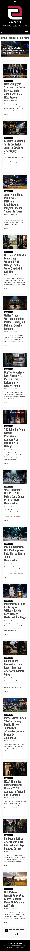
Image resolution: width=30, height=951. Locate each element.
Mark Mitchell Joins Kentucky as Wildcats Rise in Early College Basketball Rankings (15, 610)
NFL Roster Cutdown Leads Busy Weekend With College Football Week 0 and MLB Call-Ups (14, 50)
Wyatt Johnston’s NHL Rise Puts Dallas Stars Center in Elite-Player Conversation (14, 496)
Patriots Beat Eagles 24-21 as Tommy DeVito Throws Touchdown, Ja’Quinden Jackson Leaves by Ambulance (15, 728)
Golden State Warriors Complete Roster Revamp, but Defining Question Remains (14, 322)
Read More (6, 114)
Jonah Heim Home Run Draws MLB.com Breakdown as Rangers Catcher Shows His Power (13, 202)
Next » (15, 934)
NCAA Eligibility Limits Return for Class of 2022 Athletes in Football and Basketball (14, 788)
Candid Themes (20, 947)
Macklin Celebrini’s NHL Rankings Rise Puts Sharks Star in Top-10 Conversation (14, 553)
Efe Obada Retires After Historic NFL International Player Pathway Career (14, 843)
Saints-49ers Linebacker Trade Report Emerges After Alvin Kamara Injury (14, 667)
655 (22, 930)
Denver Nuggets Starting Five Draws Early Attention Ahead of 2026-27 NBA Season (14, 90)
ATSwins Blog (15, 21)
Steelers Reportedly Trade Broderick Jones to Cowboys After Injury (14, 146)
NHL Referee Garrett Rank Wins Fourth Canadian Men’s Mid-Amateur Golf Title (14, 899)
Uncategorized (6, 45)
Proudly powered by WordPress (13, 945)
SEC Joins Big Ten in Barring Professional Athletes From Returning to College (15, 437)
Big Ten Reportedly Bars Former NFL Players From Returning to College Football (14, 379)
